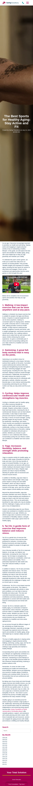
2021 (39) (4, 747)
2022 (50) (4, 745)
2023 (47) (4, 743)
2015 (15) (4, 758)
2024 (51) (4, 741)
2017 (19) (4, 754)
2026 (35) (4, 737)
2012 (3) (4, 764)
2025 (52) (4, 739)
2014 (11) (4, 760)
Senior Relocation (16, 779)
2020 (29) (4, 749)
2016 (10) (4, 756)
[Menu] (27, 3)
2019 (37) (4, 751)
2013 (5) (4, 762)
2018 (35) (4, 752)
